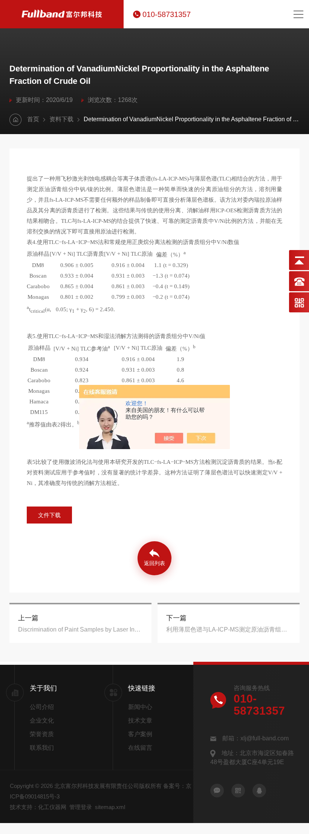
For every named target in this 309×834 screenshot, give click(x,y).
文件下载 (49, 515)
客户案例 (140, 734)
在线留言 (140, 747)
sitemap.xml (110, 807)
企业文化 (42, 720)
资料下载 (61, 119)
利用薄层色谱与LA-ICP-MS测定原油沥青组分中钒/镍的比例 (228, 629)
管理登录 (80, 807)
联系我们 (42, 747)
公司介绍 (42, 707)
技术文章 (140, 720)
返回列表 (154, 563)
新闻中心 (140, 707)
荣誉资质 (42, 734)
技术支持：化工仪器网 (38, 807)
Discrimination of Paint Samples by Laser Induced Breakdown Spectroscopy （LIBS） (80, 629)
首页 (33, 119)
